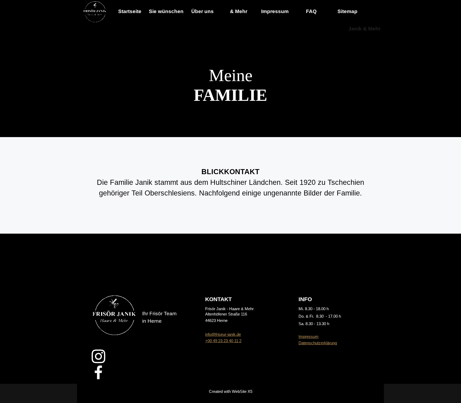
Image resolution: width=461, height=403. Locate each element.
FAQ (311, 11)
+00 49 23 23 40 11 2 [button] (223, 341)
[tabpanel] (230, 85)
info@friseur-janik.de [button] (223, 334)
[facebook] (98, 372)
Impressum (309, 336)
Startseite (129, 11)
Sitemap (347, 11)
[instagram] (98, 356)
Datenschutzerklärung (318, 343)
